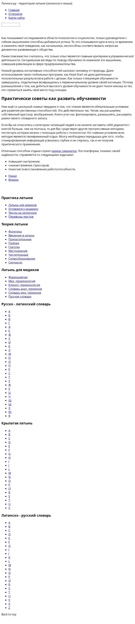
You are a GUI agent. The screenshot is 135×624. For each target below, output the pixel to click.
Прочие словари (19, 296)
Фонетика (15, 231)
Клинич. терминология (24, 285)
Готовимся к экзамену (23, 209)
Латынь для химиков (22, 205)
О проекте (15, 14)
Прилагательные (19, 239)
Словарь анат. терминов (25, 289)
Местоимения (17, 251)
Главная (14, 10)
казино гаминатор (64, 151)
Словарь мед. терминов (24, 293)
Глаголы (14, 247)
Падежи (13, 243)
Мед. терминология (21, 281)
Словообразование (21, 259)
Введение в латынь (21, 235)
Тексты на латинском (22, 213)
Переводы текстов (20, 217)
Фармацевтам (18, 277)
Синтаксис (15, 262)
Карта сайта (16, 18)
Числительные (18, 255)
